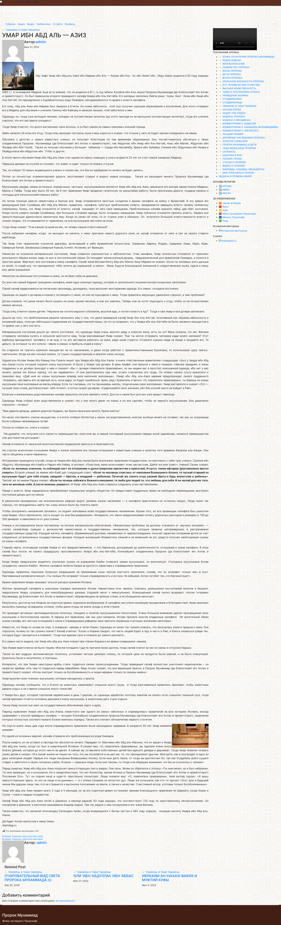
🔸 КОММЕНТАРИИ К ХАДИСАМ (237, 123)
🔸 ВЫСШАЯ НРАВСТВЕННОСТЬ (237, 88)
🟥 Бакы (223, 206)
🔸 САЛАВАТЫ (227, 151)
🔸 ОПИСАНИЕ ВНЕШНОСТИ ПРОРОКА (241, 81)
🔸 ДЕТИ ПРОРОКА (230, 74)
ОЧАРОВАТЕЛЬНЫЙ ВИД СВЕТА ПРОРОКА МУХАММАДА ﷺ (32, 878)
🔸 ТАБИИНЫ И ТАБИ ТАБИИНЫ (21, 29)
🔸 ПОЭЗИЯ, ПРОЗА (230, 158)
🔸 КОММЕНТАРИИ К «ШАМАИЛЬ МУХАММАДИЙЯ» (249, 127)
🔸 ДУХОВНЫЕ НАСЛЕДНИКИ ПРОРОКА (242, 137)
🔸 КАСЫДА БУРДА (230, 109)
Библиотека (43, 24)
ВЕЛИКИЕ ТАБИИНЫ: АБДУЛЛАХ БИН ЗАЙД (22, 836)
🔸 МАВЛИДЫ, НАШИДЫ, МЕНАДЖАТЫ (241, 169)
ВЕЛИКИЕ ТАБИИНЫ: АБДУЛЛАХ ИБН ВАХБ (22, 839)
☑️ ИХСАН (225, 193)
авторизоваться (64, 900)
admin (41, 42)
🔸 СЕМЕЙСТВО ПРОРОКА (234, 67)
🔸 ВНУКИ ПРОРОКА (230, 77)
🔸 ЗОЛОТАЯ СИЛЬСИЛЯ (233, 141)
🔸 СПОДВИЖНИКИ (230, 98)
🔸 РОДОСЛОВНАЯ (230, 60)
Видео (30, 24)
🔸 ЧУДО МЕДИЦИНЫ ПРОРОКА (237, 148)
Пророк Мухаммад (20, 10)
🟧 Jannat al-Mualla (230, 203)
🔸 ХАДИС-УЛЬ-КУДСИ (232, 113)
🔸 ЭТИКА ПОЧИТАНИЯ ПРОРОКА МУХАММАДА (246, 56)
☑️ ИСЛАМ (225, 186)
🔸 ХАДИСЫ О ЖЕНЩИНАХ (234, 120)
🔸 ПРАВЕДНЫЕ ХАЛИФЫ (233, 95)
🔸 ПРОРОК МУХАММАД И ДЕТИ (238, 144)
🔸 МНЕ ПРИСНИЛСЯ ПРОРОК (236, 172)
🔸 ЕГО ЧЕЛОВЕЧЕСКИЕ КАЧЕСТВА (239, 84)
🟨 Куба (223, 210)
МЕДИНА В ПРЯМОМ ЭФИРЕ (235, 176)
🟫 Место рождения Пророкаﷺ (237, 213)
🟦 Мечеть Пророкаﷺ (232, 217)
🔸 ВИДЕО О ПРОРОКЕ (232, 165)
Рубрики (11, 24)
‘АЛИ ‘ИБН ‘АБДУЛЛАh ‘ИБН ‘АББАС (103, 876)
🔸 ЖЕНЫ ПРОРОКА (230, 70)
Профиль (70, 24)
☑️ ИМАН (224, 189)
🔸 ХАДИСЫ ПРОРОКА (232, 116)
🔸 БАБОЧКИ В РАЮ (230, 155)
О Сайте (57, 24)
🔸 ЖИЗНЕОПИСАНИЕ (232, 63)
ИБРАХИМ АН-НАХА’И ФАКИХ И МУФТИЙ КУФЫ (169, 878)
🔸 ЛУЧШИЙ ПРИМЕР (231, 134)
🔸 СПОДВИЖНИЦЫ (230, 102)
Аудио (21, 24)
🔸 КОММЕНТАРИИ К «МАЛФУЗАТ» (239, 130)
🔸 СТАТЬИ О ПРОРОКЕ (232, 162)
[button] (274, 24)
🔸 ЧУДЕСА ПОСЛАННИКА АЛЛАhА (239, 91)
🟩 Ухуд (223, 220)
